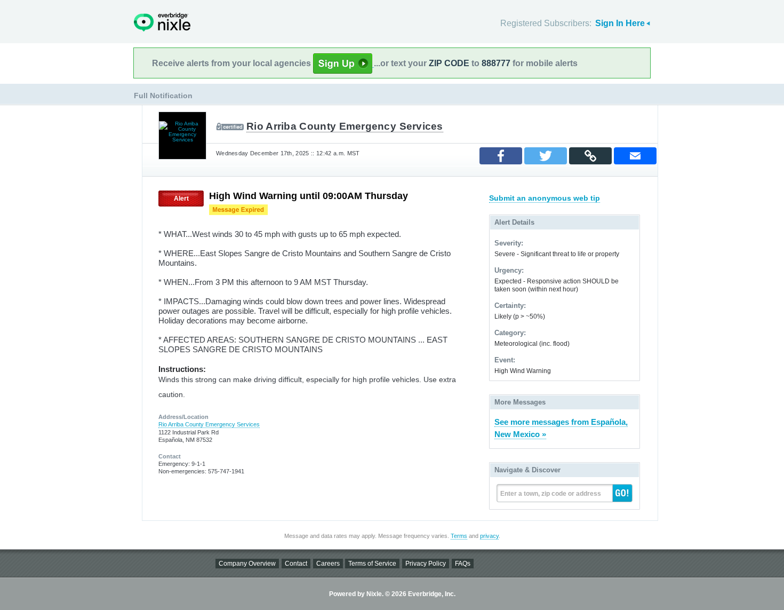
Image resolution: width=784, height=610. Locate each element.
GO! (622, 493)
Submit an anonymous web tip (544, 198)
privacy (489, 536)
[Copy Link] (590, 155)
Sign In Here (620, 23)
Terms (459, 536)
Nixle (162, 22)
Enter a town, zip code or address (550, 493)
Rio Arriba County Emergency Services (344, 126)
